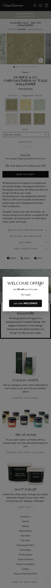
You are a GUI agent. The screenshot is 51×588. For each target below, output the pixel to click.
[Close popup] (40, 285)
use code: (25, 303)
